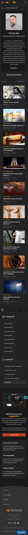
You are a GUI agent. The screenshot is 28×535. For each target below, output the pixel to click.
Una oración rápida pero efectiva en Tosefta (11, 248)
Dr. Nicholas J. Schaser (10, 370)
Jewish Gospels (8, 327)
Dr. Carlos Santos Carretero (11, 378)
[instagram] (12, 523)
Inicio (2, 8)
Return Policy (21, 528)
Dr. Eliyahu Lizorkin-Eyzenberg (13, 366)
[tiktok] (9, 523)
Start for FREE (14, 435)
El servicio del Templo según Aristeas (13, 174)
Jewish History (6, 100)
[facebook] (15, 523)
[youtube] (18, 523)
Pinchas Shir (6, 104)
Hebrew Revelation (9, 343)
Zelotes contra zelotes (11, 102)
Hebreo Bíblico (7, 123)
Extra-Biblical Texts (8, 146)
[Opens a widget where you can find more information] (22, 532)
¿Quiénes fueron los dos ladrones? (11, 223)
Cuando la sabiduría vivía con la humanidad (13, 149)
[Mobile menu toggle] (2, 2)
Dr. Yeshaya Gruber (9, 374)
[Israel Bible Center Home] (14, 2)
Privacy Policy (14, 528)
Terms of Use (7, 528)
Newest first (20, 81)
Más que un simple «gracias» (13, 125)
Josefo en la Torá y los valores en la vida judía (13, 273)
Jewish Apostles (8, 351)
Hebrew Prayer (8, 335)
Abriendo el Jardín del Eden (12, 199)
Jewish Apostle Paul (9, 339)
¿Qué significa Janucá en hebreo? (11, 298)
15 (22, 310)
